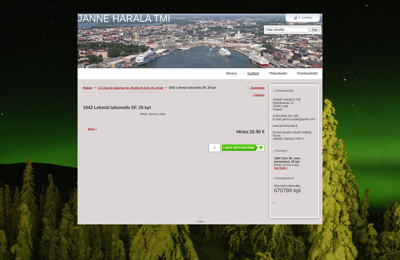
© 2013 (200, 222)
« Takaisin (258, 95)
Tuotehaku (257, 87)
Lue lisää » (280, 167)
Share (91, 129)
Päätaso (88, 87)
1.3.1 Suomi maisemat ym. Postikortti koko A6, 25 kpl (130, 87)
